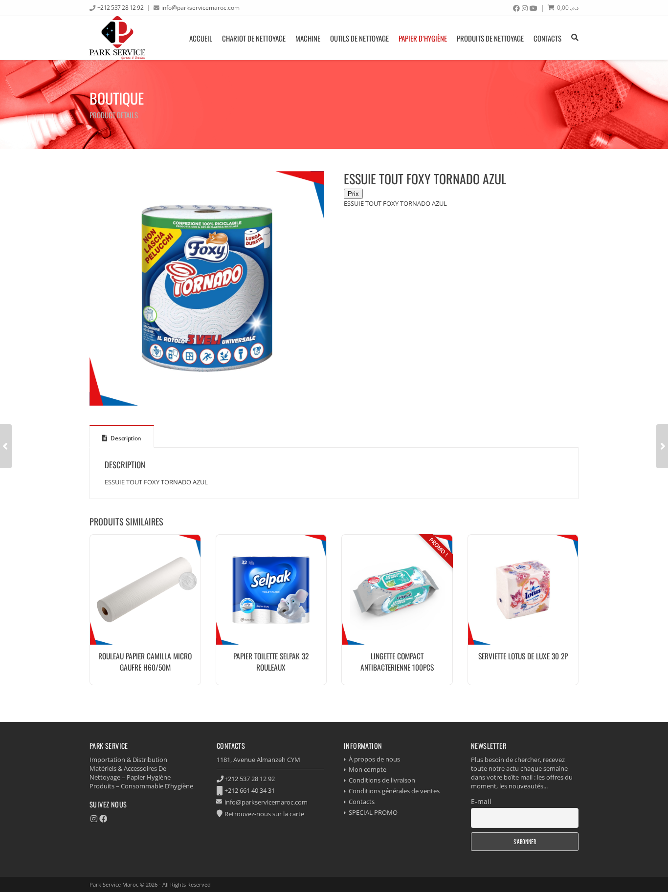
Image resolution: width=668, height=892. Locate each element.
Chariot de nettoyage (254, 38)
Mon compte (367, 769)
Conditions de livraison (382, 780)
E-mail (481, 801)
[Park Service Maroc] (117, 38)
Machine (307, 38)
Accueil (200, 38)
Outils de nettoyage (359, 38)
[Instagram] (525, 8)
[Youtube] (533, 8)
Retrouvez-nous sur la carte (264, 813)
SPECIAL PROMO (373, 812)
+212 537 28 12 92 (120, 7)
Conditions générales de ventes (394, 790)
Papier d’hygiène (423, 38)
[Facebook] (516, 8)
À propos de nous (374, 759)
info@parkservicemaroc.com (200, 7)
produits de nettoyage (490, 38)
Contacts (547, 38)
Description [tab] (125, 438)
